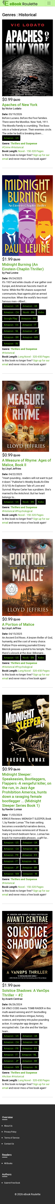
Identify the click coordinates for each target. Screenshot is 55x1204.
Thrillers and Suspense (23, 143)
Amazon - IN (11, 343)
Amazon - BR (11, 337)
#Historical (17, 147)
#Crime (6, 147)
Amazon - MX (30, 337)
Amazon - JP (30, 331)
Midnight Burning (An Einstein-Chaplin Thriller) (23, 266)
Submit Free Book (12, 1183)
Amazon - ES (11, 324)
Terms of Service (11, 1138)
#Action (6, 1076)
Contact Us (9, 1144)
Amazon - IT (29, 324)
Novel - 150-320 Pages (31, 151)
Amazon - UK (30, 306)
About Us (8, 1126)
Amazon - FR (28, 318)
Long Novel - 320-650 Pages (34, 356)
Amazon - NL (11, 331)
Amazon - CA (11, 312)
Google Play (10, 318)
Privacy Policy (10, 1132)
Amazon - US (11, 138)
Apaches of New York (19, 105)
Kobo (41, 312)
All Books (8, 1163)
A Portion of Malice (18, 624)
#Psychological (23, 511)
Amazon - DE (30, 848)
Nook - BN (28, 312)
